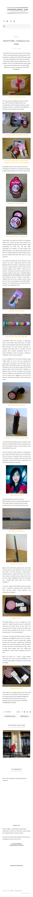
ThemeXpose (18, 890)
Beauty (16, 36)
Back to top (25, 893)
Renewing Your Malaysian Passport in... (14, 754)
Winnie (22, 837)
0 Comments (7, 711)
